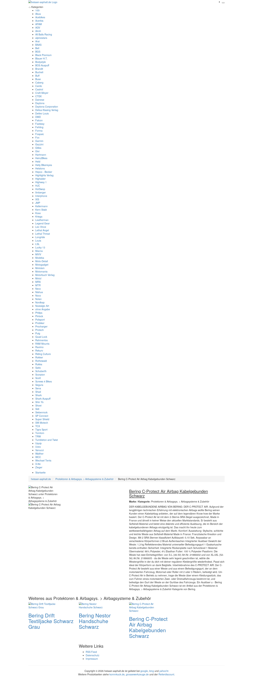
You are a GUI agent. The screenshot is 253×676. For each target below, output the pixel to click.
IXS (37, 199)
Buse (38, 79)
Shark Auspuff (42, 398)
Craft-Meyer (41, 92)
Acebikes (40, 17)
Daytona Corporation (46, 106)
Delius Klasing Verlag (46, 110)
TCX (37, 426)
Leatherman (42, 220)
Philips (38, 312)
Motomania (41, 271)
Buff (37, 75)
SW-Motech (41, 422)
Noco (38, 295)
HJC (37, 185)
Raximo (39, 347)
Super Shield (42, 419)
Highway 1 (41, 182)
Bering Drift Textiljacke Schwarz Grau (50, 621)
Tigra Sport (41, 429)
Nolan (38, 299)
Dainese (39, 99)
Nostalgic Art (42, 306)
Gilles (38, 147)
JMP (37, 202)
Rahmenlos (41, 340)
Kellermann (41, 206)
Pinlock (39, 316)
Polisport (40, 319)
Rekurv (39, 350)
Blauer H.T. (41, 58)
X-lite (38, 464)
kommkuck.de (117, 674)
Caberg (39, 82)
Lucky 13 (40, 247)
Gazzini (39, 144)
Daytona (39, 103)
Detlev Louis (42, 113)
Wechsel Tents (43, 460)
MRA (38, 281)
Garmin (39, 141)
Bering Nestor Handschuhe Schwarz (95, 621)
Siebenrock (41, 412)
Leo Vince (40, 226)
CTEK (38, 96)
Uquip (38, 443)
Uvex (38, 446)
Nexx (38, 288)
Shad (38, 391)
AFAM (38, 24)
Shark (38, 395)
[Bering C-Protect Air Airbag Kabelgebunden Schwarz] (143, 607)
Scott (38, 378)
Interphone (41, 196)
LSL (37, 244)
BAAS (38, 44)
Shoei (38, 405)
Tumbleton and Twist (46, 440)
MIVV (38, 254)
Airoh (38, 31)
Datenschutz (92, 655)
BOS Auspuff (42, 65)
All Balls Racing (43, 34)
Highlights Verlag (44, 175)
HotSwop (40, 189)
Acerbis (39, 20)
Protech (39, 330)
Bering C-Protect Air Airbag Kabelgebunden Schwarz (148, 627)
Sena (38, 388)
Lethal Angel (42, 230)
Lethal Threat (42, 233)
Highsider (40, 178)
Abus (38, 13)
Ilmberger (40, 192)
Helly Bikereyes (43, 165)
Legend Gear (42, 223)
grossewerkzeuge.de (137, 674)
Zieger (38, 467)
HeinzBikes (41, 158)
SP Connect (41, 415)
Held (37, 161)
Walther (39, 453)
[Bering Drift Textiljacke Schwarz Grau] (42, 605)
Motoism (40, 268)
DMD (38, 117)
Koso (38, 213)
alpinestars (41, 38)
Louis (38, 240)
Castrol (39, 89)
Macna (39, 251)
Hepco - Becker (43, 172)
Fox (37, 137)
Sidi (37, 409)
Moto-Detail (41, 261)
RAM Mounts (42, 343)
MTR (38, 285)
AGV (37, 27)
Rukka (38, 364)
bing (151, 671)
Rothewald (41, 360)
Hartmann (40, 154)
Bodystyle (40, 62)
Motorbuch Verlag (45, 275)
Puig (37, 333)
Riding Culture (43, 354)
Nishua (39, 292)
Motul (38, 278)
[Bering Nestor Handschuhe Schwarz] (92, 605)
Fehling (39, 127)
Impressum (92, 658)
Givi (37, 151)
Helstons (40, 168)
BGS (37, 51)
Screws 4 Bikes (43, 381)
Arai (37, 41)
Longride (40, 237)
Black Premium (43, 55)
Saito (38, 367)
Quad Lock (41, 336)
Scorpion (40, 374)
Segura (39, 385)
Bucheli (39, 72)
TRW (38, 436)
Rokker (39, 357)
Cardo (38, 86)
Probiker (39, 323)
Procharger (41, 326)
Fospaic (39, 134)
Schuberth (40, 371)
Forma (39, 130)
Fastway (39, 123)
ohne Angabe (42, 309)
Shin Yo (39, 402)
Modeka (39, 257)
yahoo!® (163, 671)
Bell (37, 48)
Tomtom (39, 433)
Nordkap (40, 302)
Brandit (39, 68)
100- (37, 10)
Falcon (39, 120)
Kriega (38, 216)
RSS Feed (91, 651)
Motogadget (41, 264)
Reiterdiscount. (167, 674)
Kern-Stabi (41, 209)
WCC (38, 457)
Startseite (40, 472)
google (144, 671)
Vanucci (39, 450)
